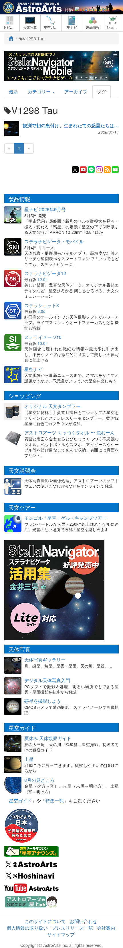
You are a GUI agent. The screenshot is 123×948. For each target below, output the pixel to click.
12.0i (41, 279)
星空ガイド (20, 800)
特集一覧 (54, 800)
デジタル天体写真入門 (47, 680)
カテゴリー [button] (40, 91)
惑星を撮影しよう (42, 701)
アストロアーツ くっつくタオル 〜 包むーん (69, 432)
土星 (28, 759)
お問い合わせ (83, 921)
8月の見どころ (39, 780)
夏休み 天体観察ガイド (47, 738)
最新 (13, 91)
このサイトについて (45, 921)
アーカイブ (75, 91)
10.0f (42, 343)
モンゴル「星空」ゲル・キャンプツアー (65, 518)
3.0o (41, 311)
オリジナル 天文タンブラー (52, 406)
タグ (101, 91)
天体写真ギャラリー (45, 659)
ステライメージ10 (42, 337)
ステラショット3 (41, 305)
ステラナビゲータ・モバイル (54, 241)
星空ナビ (33, 369)
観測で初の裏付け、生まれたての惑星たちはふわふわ (71, 125)
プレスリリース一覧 (72, 928)
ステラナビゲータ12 (45, 273)
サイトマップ (61, 934)
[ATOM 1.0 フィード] (107, 169)
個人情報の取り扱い (27, 928)
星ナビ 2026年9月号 (45, 209)
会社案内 (106, 928)
